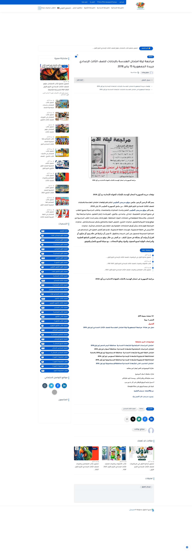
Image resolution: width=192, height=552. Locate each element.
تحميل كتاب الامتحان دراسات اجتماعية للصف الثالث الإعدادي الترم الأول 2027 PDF (47, 105)
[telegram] (51, 385)
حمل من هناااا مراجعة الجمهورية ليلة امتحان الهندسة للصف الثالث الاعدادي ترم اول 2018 (118, 328)
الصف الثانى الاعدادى (55, 307)
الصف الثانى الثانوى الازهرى (55, 325)
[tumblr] (44, 385)
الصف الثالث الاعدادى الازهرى (55, 289)
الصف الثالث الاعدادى (129, 409)
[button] (145, 419)
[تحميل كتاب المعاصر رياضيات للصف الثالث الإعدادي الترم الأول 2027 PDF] (62, 177)
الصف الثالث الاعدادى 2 (55, 285)
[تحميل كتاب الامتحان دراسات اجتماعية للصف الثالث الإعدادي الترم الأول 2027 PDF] (62, 104)
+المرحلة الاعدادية (103, 8)
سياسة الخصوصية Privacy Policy (107, 2)
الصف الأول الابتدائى (55, 240)
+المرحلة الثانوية (90, 8)
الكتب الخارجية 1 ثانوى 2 (55, 357)
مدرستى (132, 510)
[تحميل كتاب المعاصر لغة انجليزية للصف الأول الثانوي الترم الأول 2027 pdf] (62, 201)
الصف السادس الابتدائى (55, 348)
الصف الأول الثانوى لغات (55, 271)
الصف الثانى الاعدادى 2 (55, 312)
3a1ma (150, 56)
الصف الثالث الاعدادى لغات (55, 294)
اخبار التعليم (55, 231)
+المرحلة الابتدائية (117, 8)
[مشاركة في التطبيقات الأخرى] (127, 419)
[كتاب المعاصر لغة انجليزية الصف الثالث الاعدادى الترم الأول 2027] (62, 140)
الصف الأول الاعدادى (55, 249)
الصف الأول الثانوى (55, 258)
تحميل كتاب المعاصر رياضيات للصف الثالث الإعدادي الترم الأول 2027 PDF (47, 178)
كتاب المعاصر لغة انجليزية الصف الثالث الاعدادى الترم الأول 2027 (47, 142)
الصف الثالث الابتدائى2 (55, 276)
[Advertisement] (96, 30)
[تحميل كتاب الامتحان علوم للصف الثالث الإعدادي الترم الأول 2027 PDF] (62, 128)
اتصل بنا (92, 2)
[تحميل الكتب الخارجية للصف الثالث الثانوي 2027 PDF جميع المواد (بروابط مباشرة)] (62, 189)
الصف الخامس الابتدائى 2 (55, 334)
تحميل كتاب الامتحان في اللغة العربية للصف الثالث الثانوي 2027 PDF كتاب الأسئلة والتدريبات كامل (47, 215)
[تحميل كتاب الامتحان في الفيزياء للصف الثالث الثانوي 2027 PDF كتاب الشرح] (62, 116)
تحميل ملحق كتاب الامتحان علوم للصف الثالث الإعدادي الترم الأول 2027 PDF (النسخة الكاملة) (56, 87)
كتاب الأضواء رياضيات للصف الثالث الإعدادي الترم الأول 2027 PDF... (128, 264)
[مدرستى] (140, 6)
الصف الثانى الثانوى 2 (55, 321)
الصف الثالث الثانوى (55, 298)
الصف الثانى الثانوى (55, 316)
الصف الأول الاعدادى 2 (55, 253)
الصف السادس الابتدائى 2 (55, 352)
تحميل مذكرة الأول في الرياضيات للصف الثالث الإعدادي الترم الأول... (128, 257)
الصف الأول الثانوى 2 (55, 262)
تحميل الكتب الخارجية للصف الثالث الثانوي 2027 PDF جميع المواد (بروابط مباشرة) (48, 190)
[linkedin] (64, 385)
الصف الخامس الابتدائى (55, 330)
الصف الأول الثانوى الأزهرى (55, 267)
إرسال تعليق (146, 487)
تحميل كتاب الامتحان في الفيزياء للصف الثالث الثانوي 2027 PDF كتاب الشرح (47, 118)
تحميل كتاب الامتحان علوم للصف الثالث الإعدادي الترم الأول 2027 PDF (47, 130)
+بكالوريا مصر (77, 8)
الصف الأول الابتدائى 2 (55, 244)
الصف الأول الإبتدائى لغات (55, 235)
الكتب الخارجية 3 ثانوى (55, 371)
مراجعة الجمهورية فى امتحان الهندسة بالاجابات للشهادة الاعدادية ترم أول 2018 (125, 89)
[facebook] (57, 385)
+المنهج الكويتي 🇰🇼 (64, 8)
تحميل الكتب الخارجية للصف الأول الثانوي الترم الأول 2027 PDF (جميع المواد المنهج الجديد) (47, 166)
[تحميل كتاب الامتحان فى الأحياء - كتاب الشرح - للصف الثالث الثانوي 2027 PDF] (62, 152)
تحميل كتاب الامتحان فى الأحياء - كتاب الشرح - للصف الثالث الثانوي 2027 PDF (47, 154)
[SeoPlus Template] (153, 510)
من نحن (122, 2)
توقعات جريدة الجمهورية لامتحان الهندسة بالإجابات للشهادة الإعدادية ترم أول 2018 (123, 86)
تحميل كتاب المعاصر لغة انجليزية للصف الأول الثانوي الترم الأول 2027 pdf (47, 203)
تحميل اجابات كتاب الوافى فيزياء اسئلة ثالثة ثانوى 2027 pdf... (117, 48)
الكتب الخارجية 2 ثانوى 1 (55, 361)
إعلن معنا (84, 2)
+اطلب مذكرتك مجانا (48, 8)
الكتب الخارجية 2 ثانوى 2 (55, 366)
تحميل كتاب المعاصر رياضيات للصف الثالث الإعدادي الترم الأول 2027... (127, 270)
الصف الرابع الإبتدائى (55, 339)
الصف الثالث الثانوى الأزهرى (55, 303)
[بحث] (39, 8)
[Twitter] (54, 392)
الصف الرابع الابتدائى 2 (55, 343)
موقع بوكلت (145, 72)
